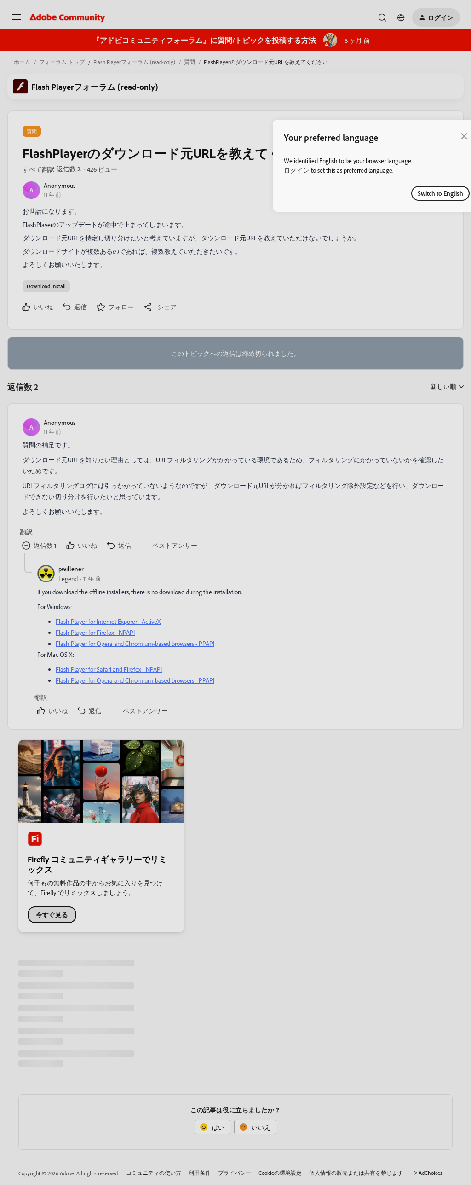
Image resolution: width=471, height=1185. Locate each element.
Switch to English (440, 193)
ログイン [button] (297, 170)
